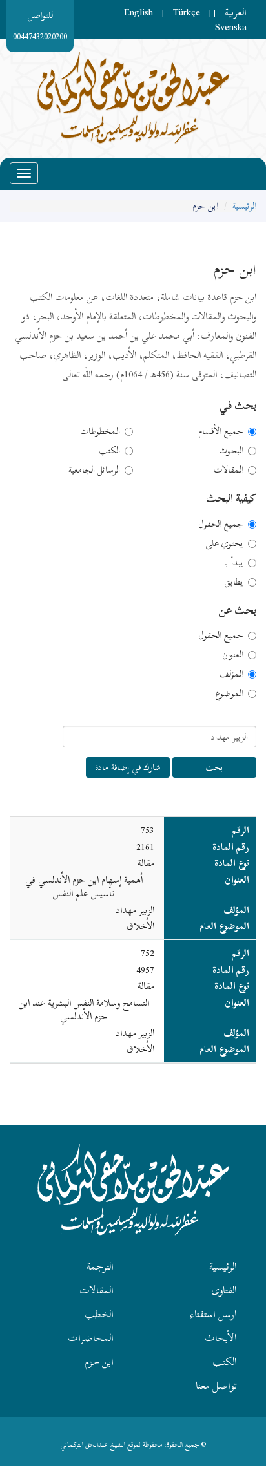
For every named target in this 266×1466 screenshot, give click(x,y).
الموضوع (229, 693)
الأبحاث (221, 1338)
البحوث (231, 450)
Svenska (231, 27)
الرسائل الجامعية (94, 470)
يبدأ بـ (234, 562)
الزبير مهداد (135, 909)
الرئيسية (244, 205)
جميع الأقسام (220, 431)
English (138, 12)
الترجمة (100, 1266)
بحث (214, 767)
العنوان (232, 654)
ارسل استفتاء (213, 1314)
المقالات (228, 470)
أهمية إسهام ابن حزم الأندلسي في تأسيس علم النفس (84, 886)
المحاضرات (91, 1338)
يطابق (233, 582)
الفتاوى (224, 1290)
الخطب (99, 1314)
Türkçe (186, 12)
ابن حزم (99, 1361)
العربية (236, 12)
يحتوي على (224, 543)
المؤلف (231, 674)
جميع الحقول (220, 524)
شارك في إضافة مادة (128, 767)
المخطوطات (100, 431)
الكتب (109, 450)
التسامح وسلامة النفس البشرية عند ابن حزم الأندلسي (84, 1009)
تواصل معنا (216, 1385)
